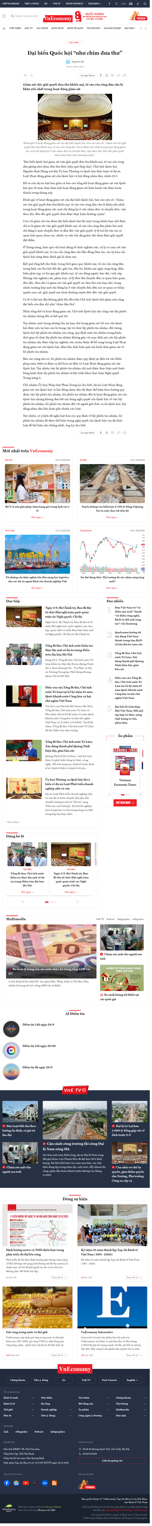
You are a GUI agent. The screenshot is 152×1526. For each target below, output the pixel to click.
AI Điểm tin (75, 1013)
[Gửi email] (112, 75)
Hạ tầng (83, 460)
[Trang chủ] (4, 28)
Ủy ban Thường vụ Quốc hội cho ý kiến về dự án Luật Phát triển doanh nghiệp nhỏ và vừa (69, 784)
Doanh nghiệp (112, 28)
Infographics (123, 919)
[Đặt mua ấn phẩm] (138, 15)
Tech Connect (74, 4)
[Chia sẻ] (124, 75)
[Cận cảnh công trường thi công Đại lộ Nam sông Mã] (75, 1119)
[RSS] (54, 1482)
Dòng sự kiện (74, 1199)
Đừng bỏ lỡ (15, 836)
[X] (116, 3)
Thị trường (93, 28)
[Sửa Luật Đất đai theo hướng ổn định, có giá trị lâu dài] (20, 1111)
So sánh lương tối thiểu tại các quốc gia (119, 996)
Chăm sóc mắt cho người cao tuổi (121, 956)
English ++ (94, 4)
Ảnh (6, 1431)
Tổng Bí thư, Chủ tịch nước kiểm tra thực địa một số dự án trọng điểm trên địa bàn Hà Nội (69, 650)
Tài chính (42, 28)
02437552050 (90, 1453)
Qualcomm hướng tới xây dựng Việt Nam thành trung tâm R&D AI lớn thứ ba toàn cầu (128, 638)
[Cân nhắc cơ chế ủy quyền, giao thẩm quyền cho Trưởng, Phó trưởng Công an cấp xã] (129, 1152)
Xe (45, 4)
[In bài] (25, 75)
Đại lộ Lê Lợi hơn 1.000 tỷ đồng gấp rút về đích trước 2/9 (128, 1130)
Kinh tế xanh (75, 28)
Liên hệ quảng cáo (112, 1460)
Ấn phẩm (125, 736)
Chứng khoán (10, 4)
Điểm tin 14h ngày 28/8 (38, 1024)
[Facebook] (109, 3)
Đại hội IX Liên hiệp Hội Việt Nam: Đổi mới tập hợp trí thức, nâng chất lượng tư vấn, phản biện (129, 715)
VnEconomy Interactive (97, 1331)
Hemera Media (53, 1506)
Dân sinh (8, 460)
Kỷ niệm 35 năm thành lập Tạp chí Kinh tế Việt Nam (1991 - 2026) (109, 1252)
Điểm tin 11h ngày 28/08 (39, 1045)
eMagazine (138, 919)
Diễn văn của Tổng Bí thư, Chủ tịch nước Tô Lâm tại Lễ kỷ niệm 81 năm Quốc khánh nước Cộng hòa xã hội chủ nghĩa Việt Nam (69, 694)
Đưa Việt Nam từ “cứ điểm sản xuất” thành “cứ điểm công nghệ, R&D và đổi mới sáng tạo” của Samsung (128, 615)
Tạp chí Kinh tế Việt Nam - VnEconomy (126, 1509)
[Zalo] (123, 3)
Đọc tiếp (13, 601)
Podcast (111, 919)
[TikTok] (138, 3)
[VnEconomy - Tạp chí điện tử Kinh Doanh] (75, 1368)
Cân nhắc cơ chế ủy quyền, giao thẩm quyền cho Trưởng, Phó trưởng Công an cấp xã (128, 1173)
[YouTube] (130, 3)
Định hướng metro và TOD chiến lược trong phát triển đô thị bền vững (35, 1252)
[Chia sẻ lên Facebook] (100, 75)
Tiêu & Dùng (32, 4)
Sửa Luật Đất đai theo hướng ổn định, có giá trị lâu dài (19, 1130)
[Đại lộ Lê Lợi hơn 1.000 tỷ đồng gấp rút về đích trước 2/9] (129, 1111)
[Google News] (145, 3)
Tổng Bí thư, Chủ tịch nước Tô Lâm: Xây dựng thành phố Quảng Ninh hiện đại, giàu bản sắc (69, 746)
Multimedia (16, 918)
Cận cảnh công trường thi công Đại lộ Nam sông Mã (73, 1145)
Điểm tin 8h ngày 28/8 (37, 1066)
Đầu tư (29, 28)
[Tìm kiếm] (13, 16)
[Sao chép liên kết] (118, 75)
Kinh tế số (58, 28)
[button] (47, 901)
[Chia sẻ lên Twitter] (106, 75)
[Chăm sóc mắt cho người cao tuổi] (20, 1152)
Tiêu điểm (15, 28)
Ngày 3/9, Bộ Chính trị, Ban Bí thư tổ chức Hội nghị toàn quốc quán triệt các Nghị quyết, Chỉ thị (68, 612)
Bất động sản (132, 28)
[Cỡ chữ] (31, 75)
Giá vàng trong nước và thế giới (27, 1331)
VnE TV (57, 4)
